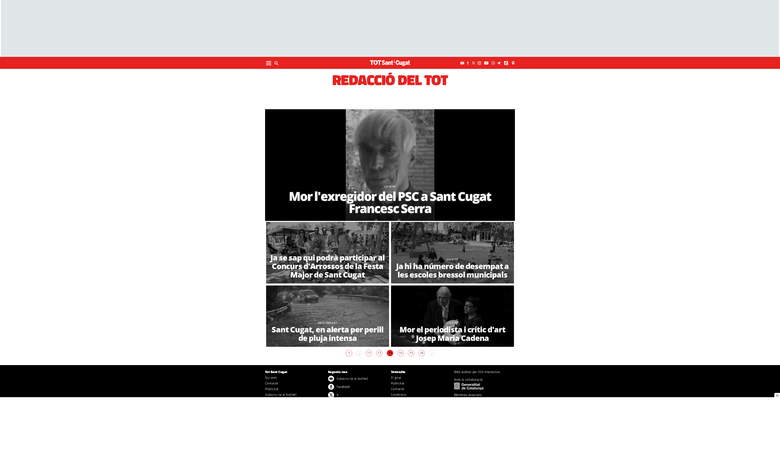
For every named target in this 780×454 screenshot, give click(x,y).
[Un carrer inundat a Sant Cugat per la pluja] (327, 316)
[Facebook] (468, 63)
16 (422, 352)
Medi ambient (327, 323)
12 (379, 352)
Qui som (271, 377)
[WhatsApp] (493, 63)
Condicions (398, 394)
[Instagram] (479, 63)
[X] (474, 63)
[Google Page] (513, 63)
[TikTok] (506, 63)
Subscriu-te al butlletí (280, 394)
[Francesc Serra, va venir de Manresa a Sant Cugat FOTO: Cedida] (390, 165)
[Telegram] (499, 63)
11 (369, 352)
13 (390, 352)
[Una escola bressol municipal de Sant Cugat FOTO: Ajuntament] (452, 252)
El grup (396, 377)
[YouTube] (487, 63)
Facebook (343, 386)
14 (400, 352)
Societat (390, 186)
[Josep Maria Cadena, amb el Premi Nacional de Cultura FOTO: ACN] (452, 316)
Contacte (271, 383)
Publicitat (272, 388)
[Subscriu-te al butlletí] (462, 63)
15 (411, 352)
